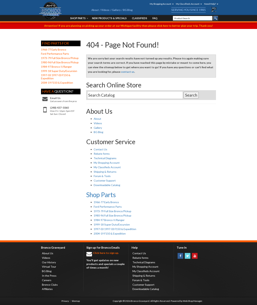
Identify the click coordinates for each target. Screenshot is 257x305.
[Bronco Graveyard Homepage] (60, 11)
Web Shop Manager (192, 301)
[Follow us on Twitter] (187, 256)
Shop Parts (101, 194)
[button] (160, 3)
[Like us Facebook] (180, 256)
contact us (127, 71)
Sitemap (76, 301)
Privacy (65, 301)
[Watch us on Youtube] (195, 256)
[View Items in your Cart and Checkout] (214, 9)
